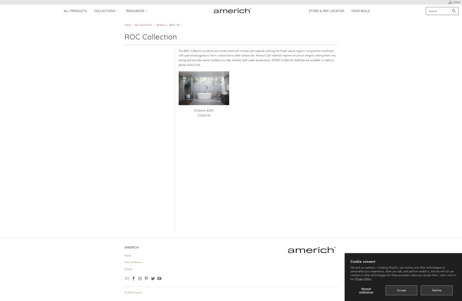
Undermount (134, 174)
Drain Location (135, 162)
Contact (128, 269)
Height (128, 151)
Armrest (130, 212)
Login (456, 2)
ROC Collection (135, 84)
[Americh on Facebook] (133, 278)
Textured (130, 186)
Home (128, 255)
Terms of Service (133, 262)
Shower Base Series (140, 221)
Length (129, 128)
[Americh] (232, 11)
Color (127, 93)
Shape (128, 105)
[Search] (453, 11)
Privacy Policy (363, 279)
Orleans (130, 68)
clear (167, 60)
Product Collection (139, 77)
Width (128, 139)
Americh (138, 292)
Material (130, 116)
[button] (106, 11)
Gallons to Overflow (140, 202)
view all (165, 50)
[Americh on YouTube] (159, 278)
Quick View (204, 96)
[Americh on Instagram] (140, 278)
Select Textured (133, 193)
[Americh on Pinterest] (146, 278)
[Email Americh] (127, 278)
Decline (436, 290)
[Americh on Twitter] (153, 278)
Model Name (134, 61)
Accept (401, 290)
